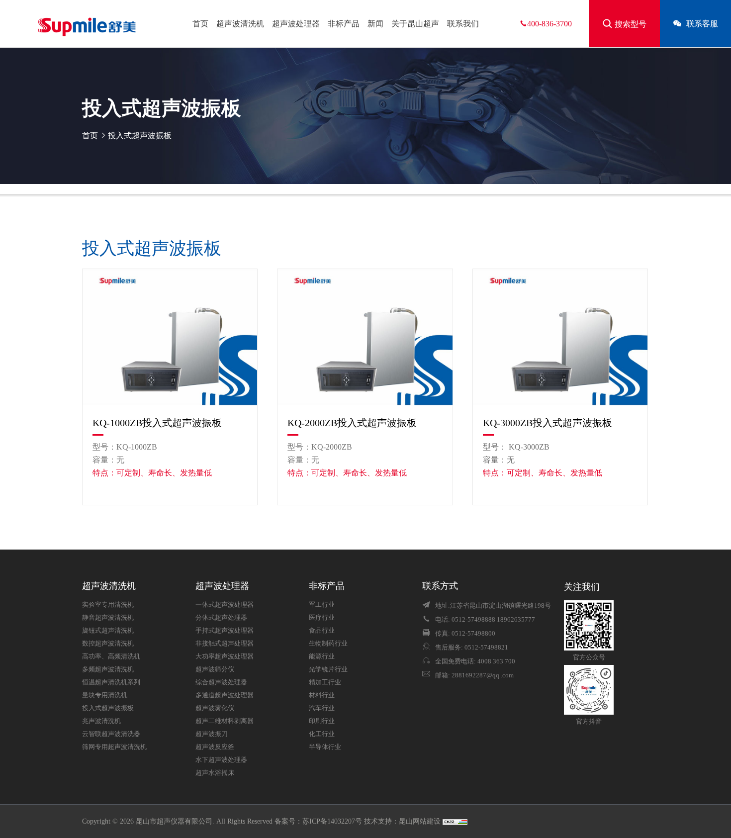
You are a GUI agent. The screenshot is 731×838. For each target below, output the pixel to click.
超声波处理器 (296, 23)
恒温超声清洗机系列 (111, 682)
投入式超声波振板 (140, 135)
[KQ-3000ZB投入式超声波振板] (560, 337)
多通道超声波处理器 (224, 695)
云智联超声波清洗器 (111, 734)
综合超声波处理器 (221, 682)
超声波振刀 (211, 734)
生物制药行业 (328, 643)
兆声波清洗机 (101, 721)
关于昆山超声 (415, 23)
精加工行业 (325, 682)
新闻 (375, 23)
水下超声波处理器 (221, 759)
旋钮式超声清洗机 (108, 630)
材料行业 (322, 695)
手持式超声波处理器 (224, 630)
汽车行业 (322, 708)
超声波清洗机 (240, 23)
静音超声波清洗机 (108, 617)
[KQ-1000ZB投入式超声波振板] (170, 337)
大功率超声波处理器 (224, 656)
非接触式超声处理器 (224, 643)
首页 (200, 23)
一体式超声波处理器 (224, 604)
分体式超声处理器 (221, 617)
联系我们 (463, 23)
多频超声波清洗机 (108, 669)
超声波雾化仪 (214, 708)
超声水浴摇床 (214, 772)
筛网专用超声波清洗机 (114, 747)
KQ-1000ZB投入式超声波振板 (157, 422)
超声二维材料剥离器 (224, 721)
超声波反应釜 (214, 747)
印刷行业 (322, 721)
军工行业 (322, 604)
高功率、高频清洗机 (111, 656)
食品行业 (322, 630)
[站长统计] (455, 821)
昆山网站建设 (421, 821)
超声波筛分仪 (214, 669)
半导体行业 (325, 747)
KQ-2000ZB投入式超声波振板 (352, 422)
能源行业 (322, 656)
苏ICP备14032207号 (332, 821)
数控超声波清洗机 (108, 643)
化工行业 (322, 734)
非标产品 (344, 23)
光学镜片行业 (328, 669)
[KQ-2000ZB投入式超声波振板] (364, 337)
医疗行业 (322, 617)
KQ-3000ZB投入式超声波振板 (547, 422)
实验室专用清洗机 (108, 604)
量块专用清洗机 (104, 695)
